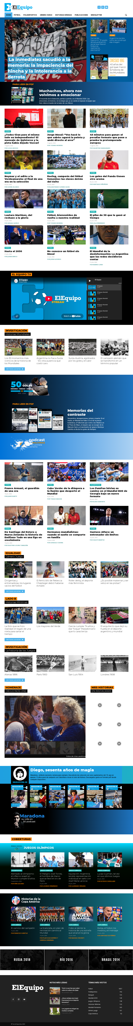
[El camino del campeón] (23, 914)
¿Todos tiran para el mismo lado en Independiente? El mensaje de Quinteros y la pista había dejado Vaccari (22, 138)
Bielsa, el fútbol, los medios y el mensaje (107, 929)
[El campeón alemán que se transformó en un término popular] (114, 347)
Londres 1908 (108, 674)
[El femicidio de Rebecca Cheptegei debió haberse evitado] (50, 569)
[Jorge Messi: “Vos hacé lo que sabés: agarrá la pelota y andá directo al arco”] (66, 118)
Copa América (16, 925)
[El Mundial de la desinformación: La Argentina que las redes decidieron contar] (109, 234)
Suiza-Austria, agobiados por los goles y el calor (82, 359)
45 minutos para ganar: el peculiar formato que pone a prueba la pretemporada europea (108, 138)
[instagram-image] (100, 705)
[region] (45, 725)
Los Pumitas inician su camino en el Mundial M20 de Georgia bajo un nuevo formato (108, 492)
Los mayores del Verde (48, 626)
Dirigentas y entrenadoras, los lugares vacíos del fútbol (18, 583)
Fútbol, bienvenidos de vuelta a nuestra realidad (63, 216)
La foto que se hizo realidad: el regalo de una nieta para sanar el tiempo (18, 630)
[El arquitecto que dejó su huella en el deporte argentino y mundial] (114, 615)
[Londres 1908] (114, 663)
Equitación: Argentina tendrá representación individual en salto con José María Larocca (80, 877)
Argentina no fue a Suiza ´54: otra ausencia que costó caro (50, 361)
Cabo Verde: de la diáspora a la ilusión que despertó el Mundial (65, 491)
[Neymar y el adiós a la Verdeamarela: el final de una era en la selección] (24, 159)
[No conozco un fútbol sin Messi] (66, 234)
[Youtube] (106, 7)
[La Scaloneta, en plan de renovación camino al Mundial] (52, 914)
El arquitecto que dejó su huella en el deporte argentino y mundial (114, 629)
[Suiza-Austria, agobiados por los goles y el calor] (82, 347)
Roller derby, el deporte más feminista (81, 581)
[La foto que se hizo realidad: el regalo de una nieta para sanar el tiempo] (18, 615)
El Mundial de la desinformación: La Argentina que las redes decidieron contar (109, 255)
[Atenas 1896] (18, 663)
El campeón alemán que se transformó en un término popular (113, 361)
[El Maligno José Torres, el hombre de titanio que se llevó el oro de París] (52, 859)
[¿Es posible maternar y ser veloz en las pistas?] (114, 569)
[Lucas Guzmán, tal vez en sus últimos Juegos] (109, 859)
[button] (125, 14)
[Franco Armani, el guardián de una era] (24, 471)
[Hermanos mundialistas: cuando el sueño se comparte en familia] (66, 515)
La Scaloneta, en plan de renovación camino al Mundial (52, 930)
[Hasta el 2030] (24, 234)
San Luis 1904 (76, 674)
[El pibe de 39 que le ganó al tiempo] (109, 198)
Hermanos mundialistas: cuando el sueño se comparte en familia (66, 535)
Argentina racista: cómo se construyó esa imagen (118, 40)
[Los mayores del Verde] (50, 615)
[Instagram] (102, 7)
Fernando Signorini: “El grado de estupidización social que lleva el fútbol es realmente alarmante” (99, 44)
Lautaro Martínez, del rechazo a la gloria (18, 216)
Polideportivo (95, 485)
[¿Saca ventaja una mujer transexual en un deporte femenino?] (55, 1000)
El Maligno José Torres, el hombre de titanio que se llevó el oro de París (51, 877)
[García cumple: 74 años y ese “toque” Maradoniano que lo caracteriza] (82, 615)
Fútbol (11, 55)
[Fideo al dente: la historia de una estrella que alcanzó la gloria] (81, 914)
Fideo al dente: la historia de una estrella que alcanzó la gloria (80, 930)
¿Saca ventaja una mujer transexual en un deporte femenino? (70, 1000)
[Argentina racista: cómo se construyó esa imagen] (118, 26)
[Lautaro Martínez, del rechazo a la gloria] (24, 198)
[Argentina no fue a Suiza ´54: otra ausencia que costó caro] (50, 347)
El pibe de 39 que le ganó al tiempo (108, 216)
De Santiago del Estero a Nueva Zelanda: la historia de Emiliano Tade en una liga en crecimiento (23, 536)
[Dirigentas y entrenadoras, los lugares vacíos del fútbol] (18, 569)
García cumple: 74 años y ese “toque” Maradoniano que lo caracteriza (82, 629)
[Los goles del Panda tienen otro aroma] (109, 159)
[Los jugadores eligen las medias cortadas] (55, 1011)
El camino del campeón (23, 928)
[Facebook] (99, 7)
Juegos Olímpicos (46, 870)
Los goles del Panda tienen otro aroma (107, 177)
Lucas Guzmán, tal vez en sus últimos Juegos (108, 875)
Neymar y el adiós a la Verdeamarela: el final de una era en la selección (23, 179)
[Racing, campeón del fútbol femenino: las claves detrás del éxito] (66, 159)
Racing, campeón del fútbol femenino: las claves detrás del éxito (65, 179)
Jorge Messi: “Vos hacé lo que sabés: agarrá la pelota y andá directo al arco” (66, 137)
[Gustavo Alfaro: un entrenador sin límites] (109, 515)
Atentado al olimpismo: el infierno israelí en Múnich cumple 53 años (23, 876)
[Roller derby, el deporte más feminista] (82, 569)
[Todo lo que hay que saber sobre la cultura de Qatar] (55, 990)
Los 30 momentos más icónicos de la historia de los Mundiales (18, 361)
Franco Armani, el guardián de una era (22, 489)
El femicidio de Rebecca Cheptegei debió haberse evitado (50, 583)
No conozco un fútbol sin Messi (63, 252)
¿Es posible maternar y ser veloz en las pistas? (114, 581)
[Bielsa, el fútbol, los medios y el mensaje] (109, 914)
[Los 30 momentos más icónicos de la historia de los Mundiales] (18, 347)
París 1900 (42, 674)
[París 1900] (50, 663)
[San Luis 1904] (82, 663)
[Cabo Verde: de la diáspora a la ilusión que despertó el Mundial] (66, 471)
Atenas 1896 (11, 674)
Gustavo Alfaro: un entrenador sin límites (104, 533)
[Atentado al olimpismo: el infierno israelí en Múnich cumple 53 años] (23, 859)
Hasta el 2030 (13, 251)
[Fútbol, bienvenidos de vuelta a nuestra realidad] (66, 198)
